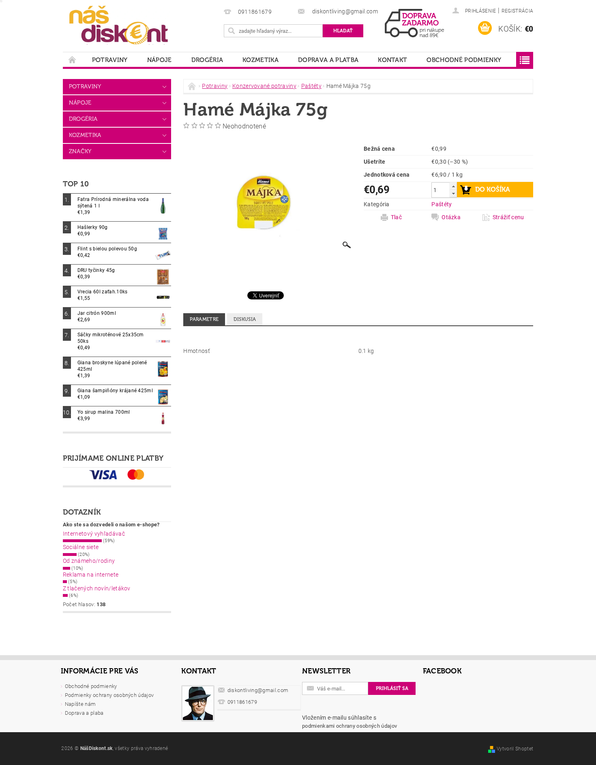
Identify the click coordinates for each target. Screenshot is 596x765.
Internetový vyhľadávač (94, 533)
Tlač (396, 217)
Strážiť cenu (508, 217)
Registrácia (518, 11)
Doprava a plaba (84, 713)
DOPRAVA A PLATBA (328, 60)
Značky (80, 151)
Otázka (451, 217)
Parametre (204, 319)
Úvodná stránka (72, 59)
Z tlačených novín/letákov (97, 588)
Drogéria (207, 60)
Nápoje (159, 60)
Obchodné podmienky (464, 60)
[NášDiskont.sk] (118, 24)
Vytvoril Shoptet (515, 749)
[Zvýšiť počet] (453, 186)
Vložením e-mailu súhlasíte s (349, 721)
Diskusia (245, 319)
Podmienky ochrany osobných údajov (109, 695)
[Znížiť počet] (453, 193)
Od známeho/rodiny (89, 561)
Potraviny (110, 60)
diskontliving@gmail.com (257, 690)
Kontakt (392, 60)
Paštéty (441, 204)
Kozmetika (260, 60)
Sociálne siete (81, 547)
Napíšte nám (80, 704)
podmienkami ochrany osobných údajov (349, 726)
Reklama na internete (90, 574)
